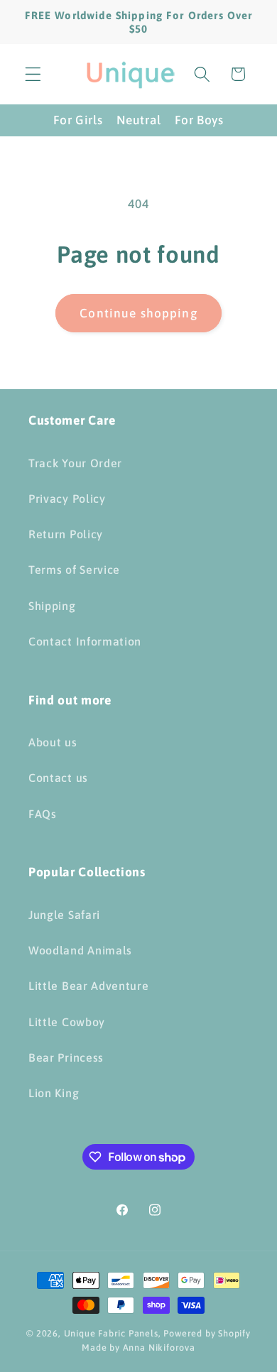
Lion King (53, 1093)
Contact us (58, 777)
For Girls (77, 120)
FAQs (42, 813)
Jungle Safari (64, 914)
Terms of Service (74, 569)
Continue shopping (138, 313)
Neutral (138, 120)
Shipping (52, 605)
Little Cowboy (66, 1022)
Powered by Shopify (207, 1333)
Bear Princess (66, 1057)
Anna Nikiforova (159, 1347)
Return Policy (65, 534)
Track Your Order (75, 463)
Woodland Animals (80, 950)
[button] (33, 74)
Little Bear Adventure (88, 985)
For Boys (199, 120)
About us (52, 742)
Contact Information (84, 641)
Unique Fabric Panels (111, 1333)
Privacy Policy (67, 498)
